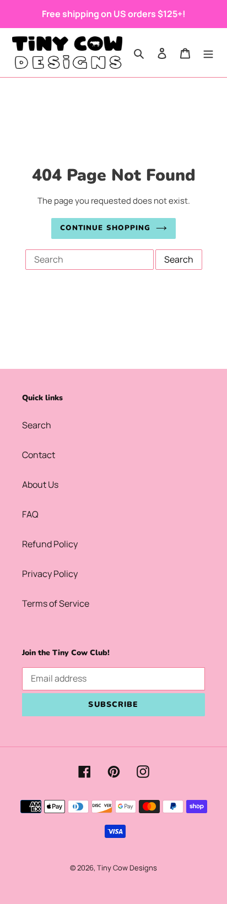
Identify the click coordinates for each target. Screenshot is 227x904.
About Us (40, 484)
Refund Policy (50, 544)
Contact (38, 455)
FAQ (30, 514)
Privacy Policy (50, 574)
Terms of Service (55, 603)
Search (36, 425)
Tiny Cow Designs (127, 868)
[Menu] (208, 52)
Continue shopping (105, 228)
